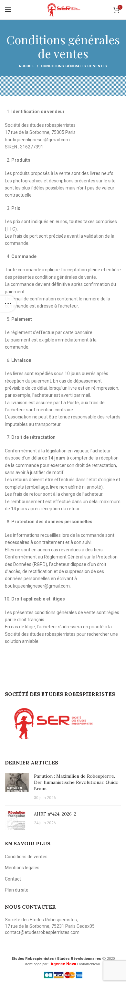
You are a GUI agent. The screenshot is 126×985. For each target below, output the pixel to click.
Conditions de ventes (26, 856)
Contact (13, 879)
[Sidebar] (8, 304)
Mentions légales (22, 867)
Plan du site (16, 890)
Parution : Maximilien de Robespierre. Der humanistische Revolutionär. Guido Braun (76, 782)
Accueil (26, 66)
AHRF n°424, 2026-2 (55, 814)
